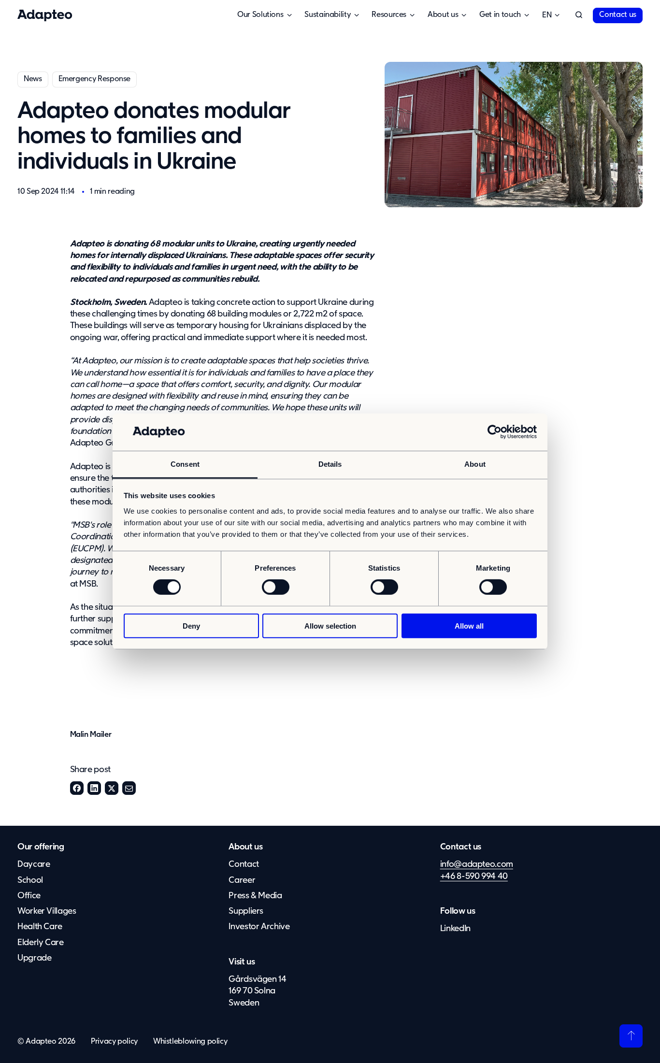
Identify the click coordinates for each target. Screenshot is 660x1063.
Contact (243, 864)
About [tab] (475, 464)
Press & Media (255, 895)
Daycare (33, 864)
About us (245, 847)
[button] (578, 15)
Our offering (40, 847)
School (30, 880)
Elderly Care (40, 942)
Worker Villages (46, 911)
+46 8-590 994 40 (474, 876)
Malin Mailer (91, 735)
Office (29, 895)
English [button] (546, 15)
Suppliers (246, 911)
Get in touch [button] (500, 15)
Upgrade (34, 958)
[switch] (275, 587)
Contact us (617, 15)
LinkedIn (94, 788)
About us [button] (443, 15)
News (33, 79)
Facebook (77, 788)
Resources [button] (389, 15)
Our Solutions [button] (260, 15)
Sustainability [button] (327, 15)
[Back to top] (631, 1036)
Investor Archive (259, 926)
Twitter (111, 788)
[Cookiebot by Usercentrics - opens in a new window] (494, 432)
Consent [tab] (185, 464)
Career (242, 880)
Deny (191, 625)
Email (129, 788)
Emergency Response (94, 79)
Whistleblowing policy (190, 1042)
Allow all (469, 625)
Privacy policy (114, 1042)
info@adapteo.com (476, 864)
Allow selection (330, 625)
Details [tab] (330, 464)
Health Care (39, 926)
